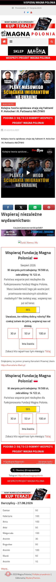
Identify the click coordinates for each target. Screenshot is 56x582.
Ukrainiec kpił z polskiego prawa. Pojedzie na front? (43, 462)
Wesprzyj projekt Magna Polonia (28, 58)
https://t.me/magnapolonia (30, 475)
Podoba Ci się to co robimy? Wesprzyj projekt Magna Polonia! (28, 120)
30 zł (13, 333)
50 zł (27, 333)
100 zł (42, 333)
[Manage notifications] (8, 573)
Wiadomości (8, 104)
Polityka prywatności (41, 574)
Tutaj (48, 351)
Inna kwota (28, 344)
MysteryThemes (33, 577)
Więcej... (5, 568)
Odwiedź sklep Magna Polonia (28, 50)
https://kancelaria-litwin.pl (13, 365)
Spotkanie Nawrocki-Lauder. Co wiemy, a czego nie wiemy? (14, 462)
